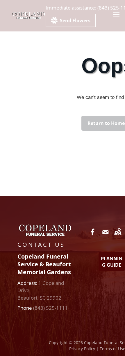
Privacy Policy (82, 348)
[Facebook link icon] (93, 236)
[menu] (116, 14)
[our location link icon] (118, 236)
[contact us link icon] (105, 236)
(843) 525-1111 (50, 308)
